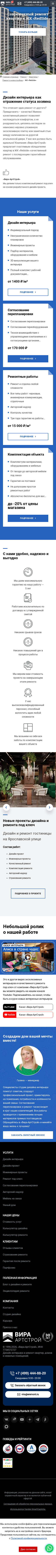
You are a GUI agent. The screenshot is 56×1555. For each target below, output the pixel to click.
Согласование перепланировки (20, 1185)
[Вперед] (49, 807)
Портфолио (9, 1267)
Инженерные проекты (15, 1172)
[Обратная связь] (49, 1548)
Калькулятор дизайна (15, 1228)
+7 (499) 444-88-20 (33, 2)
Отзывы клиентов (13, 1248)
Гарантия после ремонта (16, 1261)
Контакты (8, 1307)
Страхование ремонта (15, 1254)
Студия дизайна (12, 1314)
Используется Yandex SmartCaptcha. (28, 1509)
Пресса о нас (10, 1327)
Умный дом (9, 1205)
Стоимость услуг (12, 1221)
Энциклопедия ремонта (16, 1291)
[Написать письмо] (19, 3)
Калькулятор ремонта (15, 1235)
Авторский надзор (13, 1192)
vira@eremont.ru (30, 1394)
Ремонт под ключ (12, 1178)
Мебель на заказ (12, 1198)
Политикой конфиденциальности (29, 1538)
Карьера (7, 1320)
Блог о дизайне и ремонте (17, 1284)
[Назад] (6, 807)
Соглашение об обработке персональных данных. (28, 1504)
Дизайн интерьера (13, 1159)
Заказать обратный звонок (30, 1385)
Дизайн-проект (11, 1165)
